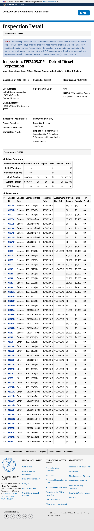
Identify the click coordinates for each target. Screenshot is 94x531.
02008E (11, 409)
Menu (84, 13)
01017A (11, 323)
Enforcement (31, 451)
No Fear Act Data (29, 488)
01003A (11, 219)
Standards (17, 451)
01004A (11, 228)
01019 (10, 337)
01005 (10, 246)
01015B (11, 296)
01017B (11, 328)
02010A (11, 432)
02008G (11, 418)
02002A (11, 346)
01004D (11, 241)
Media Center (54, 451)
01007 (10, 255)
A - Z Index (50, 475)
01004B (11, 232)
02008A (11, 391)
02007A (11, 382)
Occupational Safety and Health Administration (26, 11)
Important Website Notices (79, 493)
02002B (11, 350)
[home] (8, 464)
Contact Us (69, 451)
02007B (11, 387)
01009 (10, 264)
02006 (10, 378)
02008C (11, 400)
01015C (11, 300)
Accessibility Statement (78, 480)
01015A (11, 291)
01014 (10, 287)
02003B (11, 359)
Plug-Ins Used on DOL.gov (79, 476)
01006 (10, 250)
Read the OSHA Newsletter (56, 487)
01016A (11, 309)
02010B (11, 437)
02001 (10, 341)
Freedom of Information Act (79, 466)
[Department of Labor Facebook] (6, 516)
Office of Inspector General (56, 504)
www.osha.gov (7, 499)
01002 (10, 214)
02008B (11, 396)
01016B (11, 314)
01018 (10, 332)
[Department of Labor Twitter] (12, 516)
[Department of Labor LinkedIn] (30, 516)
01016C (11, 319)
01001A (11, 205)
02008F (11, 414)
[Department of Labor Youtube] (24, 516)
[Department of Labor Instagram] (18, 516)
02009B (11, 427)
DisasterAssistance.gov (31, 479)
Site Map (72, 497)
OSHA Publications (53, 499)
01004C (11, 237)
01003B (11, 223)
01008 (10, 260)
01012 (10, 278)
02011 (10, 441)
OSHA (7, 451)
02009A (11, 423)
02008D (11, 405)
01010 (10, 269)
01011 (10, 273)
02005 (10, 373)
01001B (11, 210)
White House (27, 466)
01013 (10, 282)
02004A (11, 364)
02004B (11, 368)
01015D (11, 305)
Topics (43, 451)
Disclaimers (73, 471)
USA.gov (25, 483)
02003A (11, 355)
